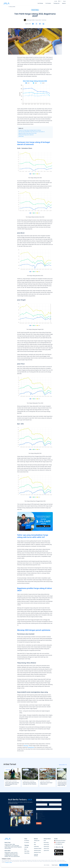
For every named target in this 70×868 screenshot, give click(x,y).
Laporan (64, 3)
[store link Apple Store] (58, 850)
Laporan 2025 (46, 846)
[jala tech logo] (6, 3)
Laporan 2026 (46, 844)
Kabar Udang (26, 851)
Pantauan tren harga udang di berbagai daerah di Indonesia (30, 130)
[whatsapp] (33, 23)
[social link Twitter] (56, 847)
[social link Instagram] (59, 847)
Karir (35, 842)
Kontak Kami (36, 846)
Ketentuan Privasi (37, 852)
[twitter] (40, 23)
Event (45, 840)
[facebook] (36, 23)
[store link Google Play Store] (58, 854)
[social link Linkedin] (57, 847)
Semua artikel (12, 6)
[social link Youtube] (62, 847)
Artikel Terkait (21, 136)
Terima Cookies (63, 865)
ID (59, 1)
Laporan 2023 (46, 850)
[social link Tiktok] (60, 847)
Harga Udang (26, 853)
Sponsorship (46, 842)
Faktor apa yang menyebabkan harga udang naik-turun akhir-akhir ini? (32, 131)
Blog (35, 844)
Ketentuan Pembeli (37, 848)
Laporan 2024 (46, 848)
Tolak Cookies (55, 865)
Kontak (55, 1)
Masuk (64, 1)
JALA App (26, 745)
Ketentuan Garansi (37, 850)
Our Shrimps (40, 3)
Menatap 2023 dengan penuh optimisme (26, 134)
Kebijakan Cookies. (8, 862)
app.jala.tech (31, 747)
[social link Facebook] (54, 847)
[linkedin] (43, 23)
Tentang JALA (56, 3)
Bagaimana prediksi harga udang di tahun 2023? (28, 133)
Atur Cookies (46, 865)
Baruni (25, 849)
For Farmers (48, 3)
